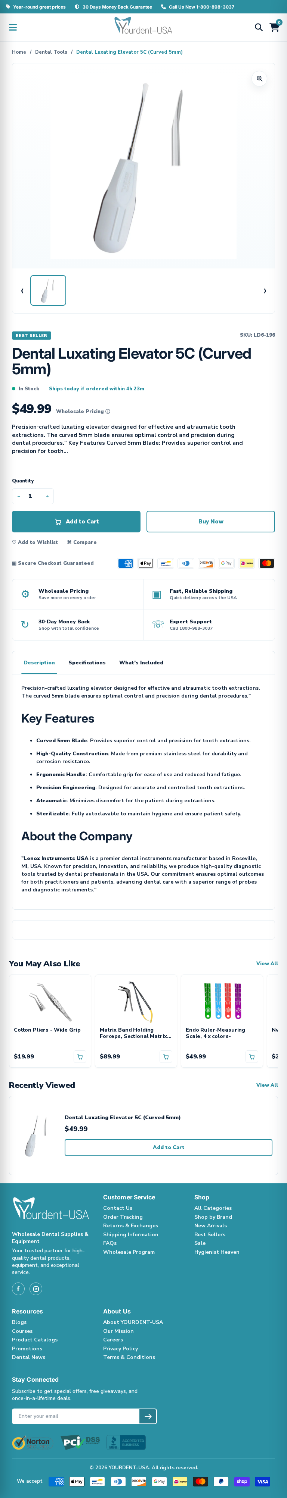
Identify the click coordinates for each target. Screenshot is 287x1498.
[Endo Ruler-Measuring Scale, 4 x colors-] (222, 1001)
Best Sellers (209, 1234)
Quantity (23, 481)
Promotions (27, 1348)
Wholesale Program (129, 1252)
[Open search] (258, 27)
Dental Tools (51, 52)
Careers (113, 1339)
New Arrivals (210, 1225)
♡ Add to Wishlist (35, 542)
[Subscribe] (147, 1416)
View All (267, 964)
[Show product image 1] (48, 290)
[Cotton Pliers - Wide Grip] (50, 1001)
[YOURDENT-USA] (143, 27)
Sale (200, 1243)
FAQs (110, 1243)
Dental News (28, 1357)
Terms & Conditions (129, 1357)
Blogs (19, 1322)
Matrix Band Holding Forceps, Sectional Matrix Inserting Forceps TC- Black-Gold (133, 1033)
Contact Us (117, 1208)
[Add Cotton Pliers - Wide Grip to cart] (80, 1056)
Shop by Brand (213, 1217)
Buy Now (210, 521)
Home (19, 52)
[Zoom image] (259, 78)
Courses (22, 1331)
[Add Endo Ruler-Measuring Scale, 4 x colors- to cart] (252, 1056)
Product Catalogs (35, 1339)
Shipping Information (130, 1234)
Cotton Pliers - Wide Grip (47, 1030)
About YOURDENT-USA (133, 1322)
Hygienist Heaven (217, 1252)
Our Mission (118, 1331)
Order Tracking (123, 1217)
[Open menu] (12, 27)
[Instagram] (36, 1289)
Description (39, 662)
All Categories (213, 1208)
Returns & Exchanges (130, 1225)
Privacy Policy (120, 1348)
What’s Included (141, 662)
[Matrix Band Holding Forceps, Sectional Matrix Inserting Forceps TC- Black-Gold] (136, 1001)
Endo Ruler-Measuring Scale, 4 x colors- (215, 1033)
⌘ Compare (82, 542)
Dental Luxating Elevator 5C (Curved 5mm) (123, 1118)
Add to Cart (169, 1147)
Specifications (87, 662)
